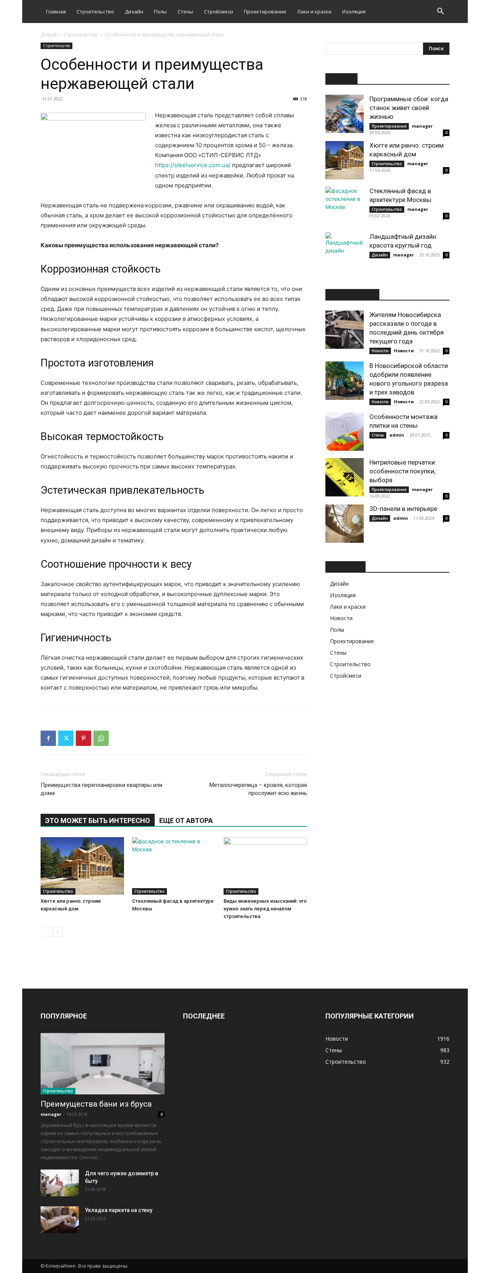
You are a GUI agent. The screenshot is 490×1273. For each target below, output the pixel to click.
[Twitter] (66, 738)
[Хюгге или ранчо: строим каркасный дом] (82, 866)
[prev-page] (45, 931)
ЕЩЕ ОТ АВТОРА (186, 820)
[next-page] (57, 931)
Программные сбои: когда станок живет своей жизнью (408, 107)
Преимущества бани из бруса (96, 1104)
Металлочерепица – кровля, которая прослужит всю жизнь (258, 789)
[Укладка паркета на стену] (60, 1219)
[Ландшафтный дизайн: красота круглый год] (344, 251)
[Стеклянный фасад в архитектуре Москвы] (174, 866)
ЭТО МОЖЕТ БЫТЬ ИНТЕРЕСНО (97, 820)
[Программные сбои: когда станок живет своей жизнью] (344, 114)
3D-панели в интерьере (403, 508)
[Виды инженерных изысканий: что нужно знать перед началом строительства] (265, 866)
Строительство (95, 11)
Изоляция (354, 11)
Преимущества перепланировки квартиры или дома (101, 789)
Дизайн (134, 11)
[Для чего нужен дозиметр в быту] (60, 1183)
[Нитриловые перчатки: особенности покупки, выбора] (344, 477)
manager (422, 126)
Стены (185, 11)
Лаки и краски (314, 11)
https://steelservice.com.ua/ (192, 165)
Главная (56, 11)
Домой (49, 34)
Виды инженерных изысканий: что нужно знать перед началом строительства (265, 908)
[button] (440, 12)
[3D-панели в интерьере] (344, 523)
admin (396, 435)
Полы (160, 11)
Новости (380, 350)
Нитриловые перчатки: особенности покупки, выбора (402, 471)
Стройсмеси (218, 11)
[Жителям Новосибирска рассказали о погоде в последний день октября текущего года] (344, 329)
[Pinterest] (83, 738)
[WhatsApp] (101, 738)
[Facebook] (48, 738)
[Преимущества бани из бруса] (103, 1063)
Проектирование (265, 11)
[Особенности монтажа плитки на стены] (344, 431)
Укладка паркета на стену (118, 1210)
